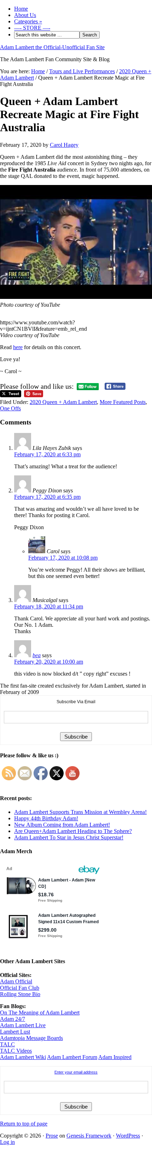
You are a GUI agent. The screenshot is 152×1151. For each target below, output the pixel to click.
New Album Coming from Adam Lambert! (62, 825)
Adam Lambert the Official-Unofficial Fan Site (52, 47)
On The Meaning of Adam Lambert (40, 1013)
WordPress (128, 1136)
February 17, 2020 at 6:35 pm (47, 497)
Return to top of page (23, 1124)
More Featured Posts (123, 402)
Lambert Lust (15, 1032)
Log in (7, 1142)
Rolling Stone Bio (20, 994)
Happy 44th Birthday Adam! (46, 818)
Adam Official (16, 981)
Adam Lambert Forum (72, 1057)
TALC (7, 1044)
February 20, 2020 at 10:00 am (48, 662)
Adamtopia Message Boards (31, 1038)
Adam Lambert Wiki (23, 1057)
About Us (25, 15)
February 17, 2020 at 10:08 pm (63, 558)
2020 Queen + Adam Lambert (63, 402)
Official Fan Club (19, 988)
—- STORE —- (32, 28)
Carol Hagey (64, 145)
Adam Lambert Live (23, 1025)
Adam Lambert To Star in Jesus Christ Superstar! (68, 837)
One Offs (10, 408)
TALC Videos (16, 1051)
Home (21, 9)
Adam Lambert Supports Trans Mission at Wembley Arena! (80, 812)
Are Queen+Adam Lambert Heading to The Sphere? (73, 831)
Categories (28, 21)
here (18, 347)
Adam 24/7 (12, 1019)
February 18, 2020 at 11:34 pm (48, 606)
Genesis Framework (88, 1136)
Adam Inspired (114, 1057)
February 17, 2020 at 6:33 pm (47, 454)
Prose (52, 1136)
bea (37, 655)
